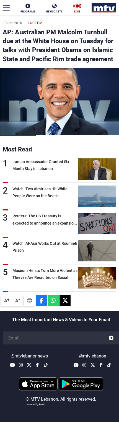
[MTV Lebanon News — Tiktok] (46, 365)
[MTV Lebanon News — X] (29, 365)
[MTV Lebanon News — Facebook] (37, 365)
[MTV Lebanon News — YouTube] (12, 365)
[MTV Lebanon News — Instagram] (21, 365)
